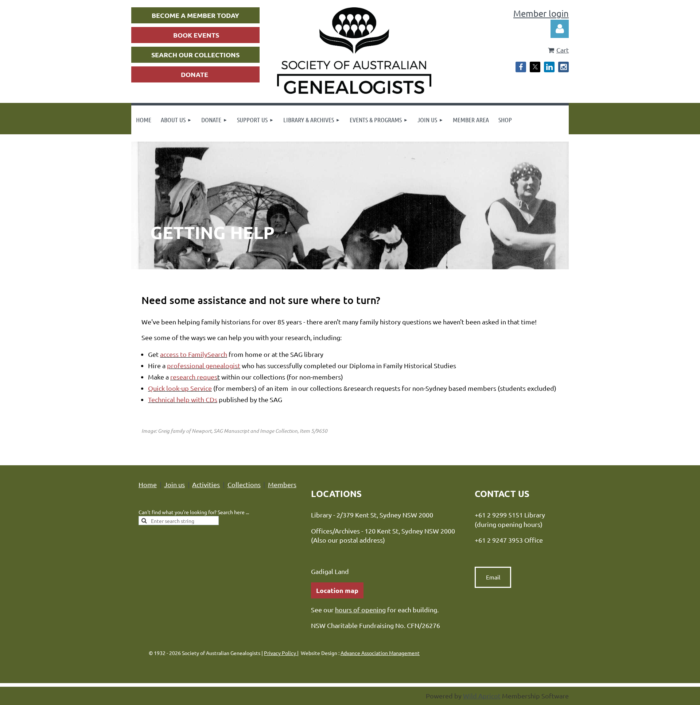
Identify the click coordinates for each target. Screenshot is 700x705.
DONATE (194, 74)
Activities (206, 484)
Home (148, 484)
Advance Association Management (380, 653)
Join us (174, 484)
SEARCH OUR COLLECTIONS (195, 54)
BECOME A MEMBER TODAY (195, 15)
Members (282, 484)
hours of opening (360, 609)
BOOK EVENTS (196, 35)
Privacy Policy (280, 653)
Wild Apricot (482, 696)
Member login (541, 13)
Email (493, 577)
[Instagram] (563, 67)
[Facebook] (521, 67)
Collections (244, 484)
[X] (535, 67)
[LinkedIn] (549, 67)
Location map (337, 590)
